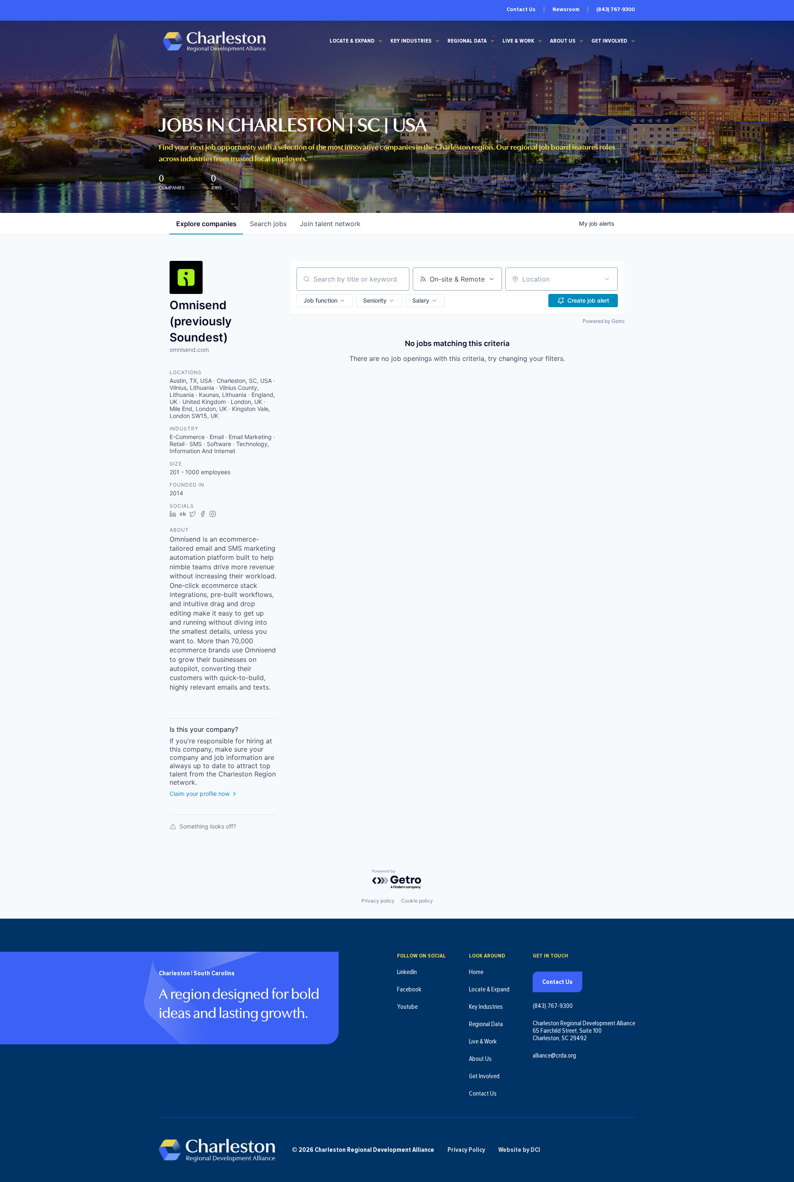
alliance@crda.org (554, 1055)
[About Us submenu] (581, 41)
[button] (325, 300)
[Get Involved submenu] (633, 41)
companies (206, 224)
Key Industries (411, 41)
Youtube (407, 1006)
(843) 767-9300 (615, 9)
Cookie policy (417, 901)
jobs (268, 224)
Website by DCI (519, 1149)
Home (476, 972)
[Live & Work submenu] (540, 41)
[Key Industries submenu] (437, 41)
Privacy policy (378, 901)
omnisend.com (189, 349)
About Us (563, 41)
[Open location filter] (607, 279)
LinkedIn (407, 972)
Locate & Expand (352, 41)
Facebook (409, 989)
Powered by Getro (603, 321)
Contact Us (521, 9)
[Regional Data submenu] (492, 41)
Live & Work (518, 41)
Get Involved (609, 41)
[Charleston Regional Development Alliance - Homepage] (214, 41)
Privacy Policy (466, 1149)
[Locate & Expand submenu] (380, 41)
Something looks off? (207, 826)
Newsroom (565, 9)
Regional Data (467, 41)
